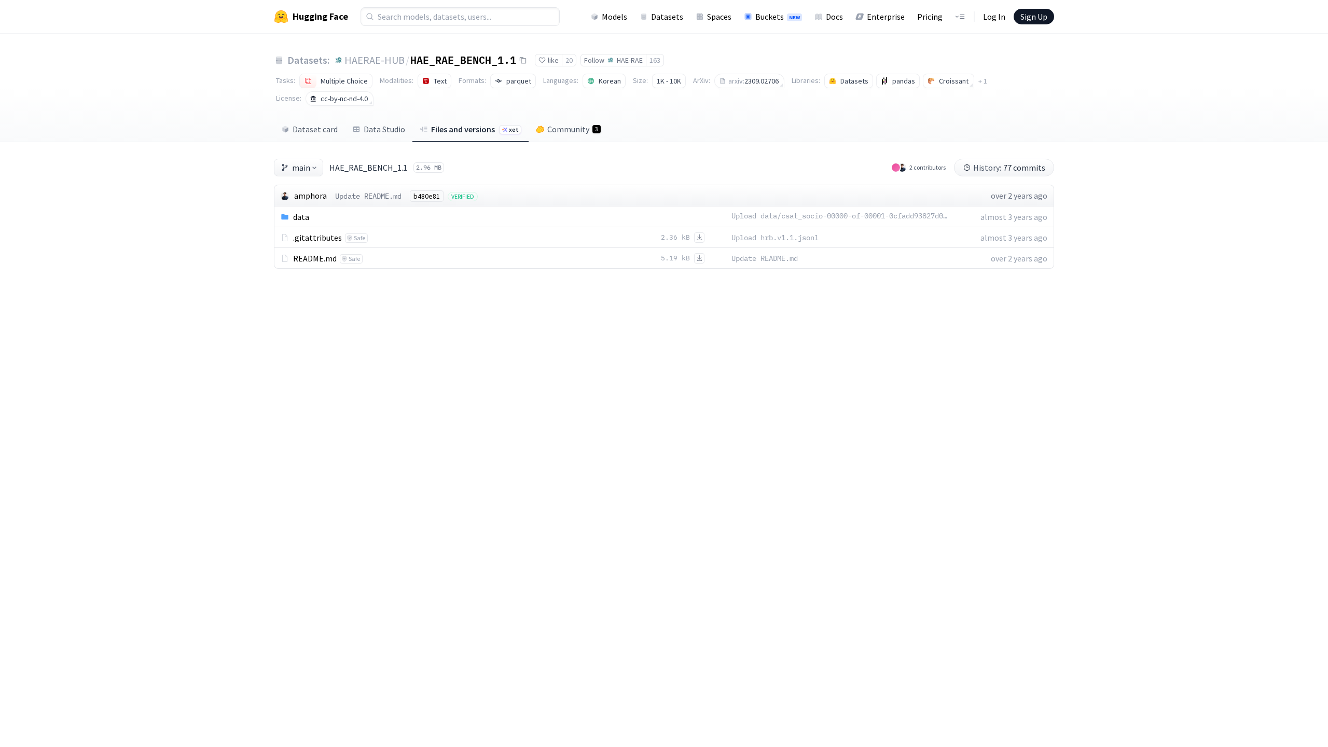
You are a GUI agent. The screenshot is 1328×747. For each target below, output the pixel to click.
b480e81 (426, 196)
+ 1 (982, 81)
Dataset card (315, 129)
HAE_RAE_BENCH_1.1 (463, 59)
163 (654, 60)
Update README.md (368, 196)
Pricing (930, 16)
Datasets (667, 16)
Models (614, 16)
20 (569, 60)
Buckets (777, 16)
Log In (994, 16)
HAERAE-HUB (374, 59)
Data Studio (384, 129)
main (301, 167)
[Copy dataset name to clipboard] (523, 60)
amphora (310, 195)
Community (572, 129)
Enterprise (886, 16)
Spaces (719, 16)
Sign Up (1033, 16)
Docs (834, 16)
